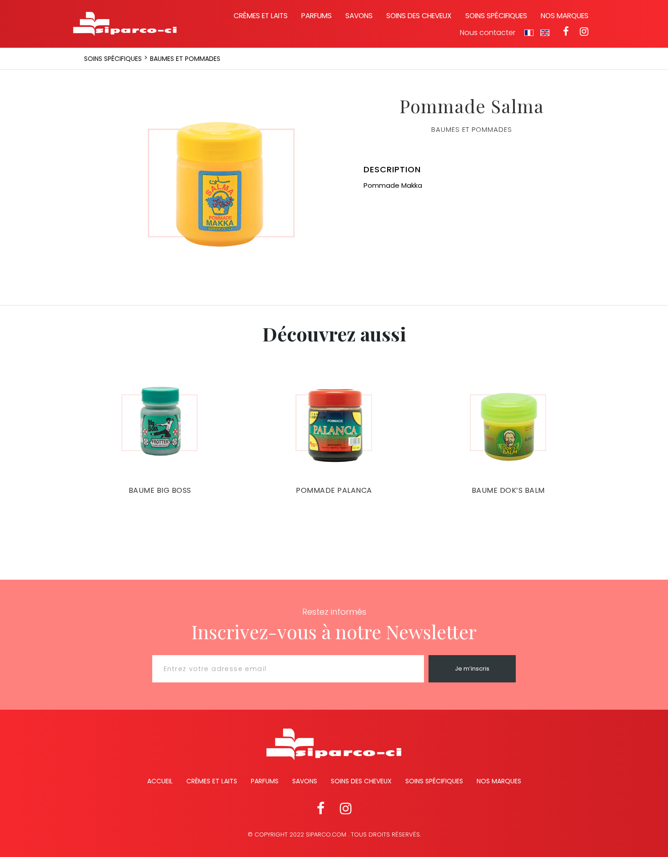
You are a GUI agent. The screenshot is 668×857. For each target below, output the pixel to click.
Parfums (316, 15)
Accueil (160, 781)
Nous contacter (487, 32)
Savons (359, 15)
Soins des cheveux (419, 15)
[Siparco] (125, 23)
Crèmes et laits (261, 15)
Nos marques (564, 15)
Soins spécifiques (496, 15)
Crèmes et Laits (211, 781)
